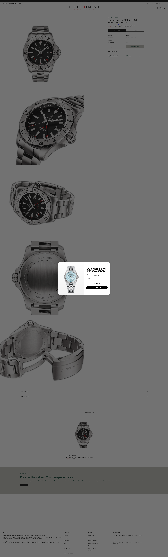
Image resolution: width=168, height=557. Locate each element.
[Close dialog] (108, 263)
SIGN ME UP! (97, 287)
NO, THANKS (97, 283)
